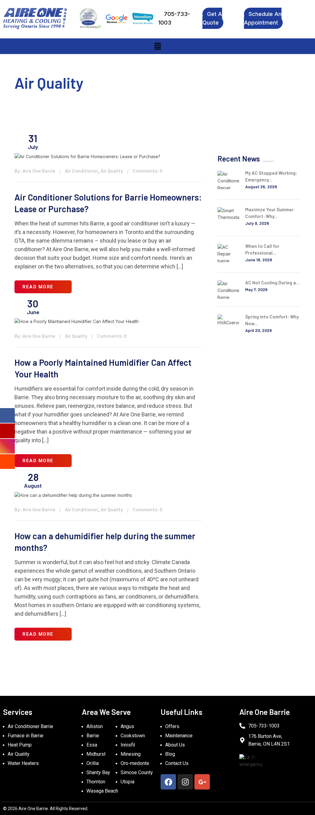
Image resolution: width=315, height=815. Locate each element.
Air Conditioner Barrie (30, 726)
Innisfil (128, 745)
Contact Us (177, 763)
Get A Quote (212, 18)
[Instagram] (185, 782)
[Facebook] (168, 782)
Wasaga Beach (102, 791)
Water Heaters (23, 763)
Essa (91, 745)
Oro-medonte (135, 763)
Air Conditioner (81, 171)
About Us (175, 745)
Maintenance (179, 736)
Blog (170, 754)
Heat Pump (20, 745)
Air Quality (112, 171)
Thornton (95, 782)
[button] (157, 46)
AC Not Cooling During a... (272, 282)
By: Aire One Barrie (34, 171)
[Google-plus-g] (202, 782)
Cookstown (133, 736)
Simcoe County (137, 772)
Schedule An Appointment (262, 18)
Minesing (131, 754)
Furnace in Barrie (25, 736)
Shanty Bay (98, 772)
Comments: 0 (147, 171)
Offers (172, 726)
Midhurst (96, 754)
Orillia (92, 763)
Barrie (92, 736)
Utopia (127, 782)
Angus (127, 726)
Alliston (94, 726)
